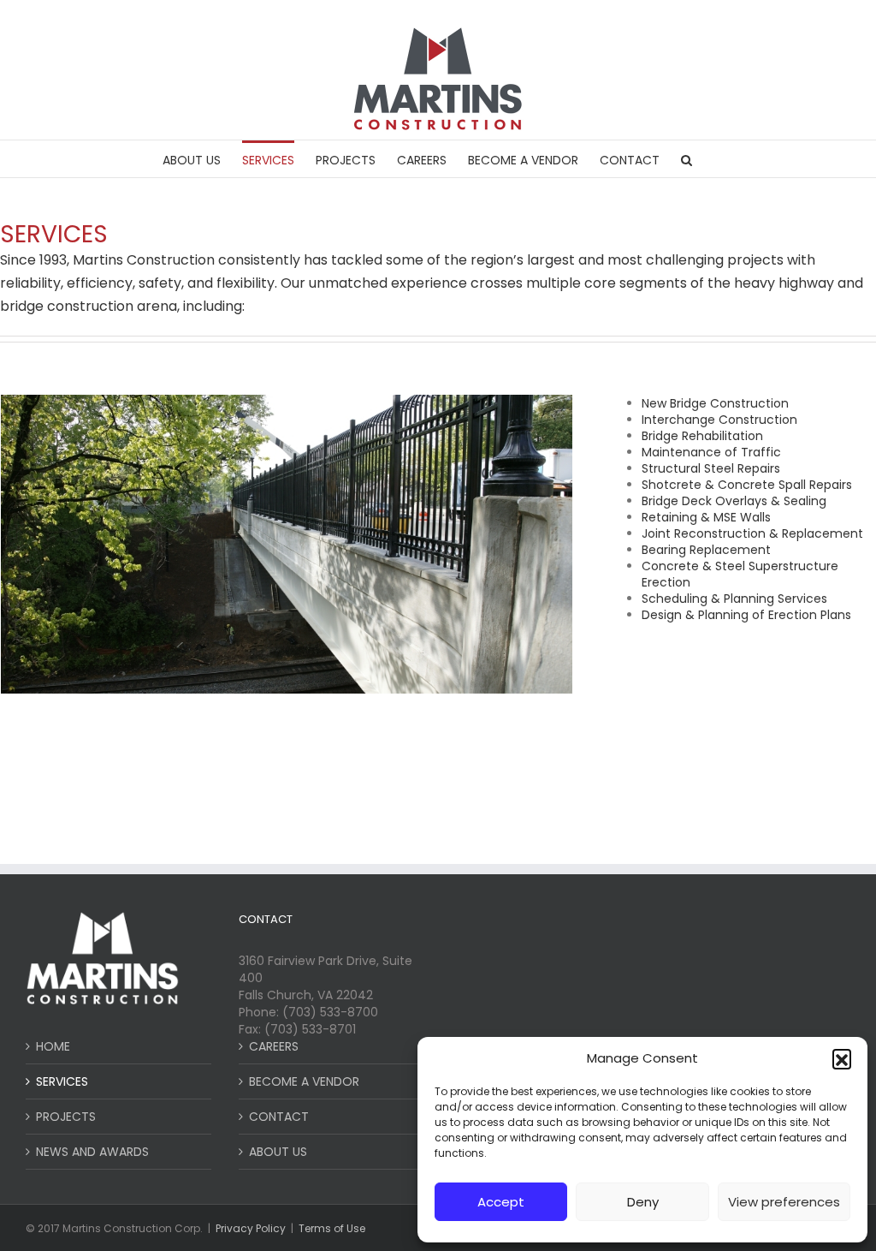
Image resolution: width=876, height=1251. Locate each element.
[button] (841, 1058)
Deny (643, 1202)
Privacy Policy (251, 1228)
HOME (53, 1046)
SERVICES (62, 1081)
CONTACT (279, 1116)
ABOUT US (278, 1151)
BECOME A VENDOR (304, 1081)
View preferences (784, 1202)
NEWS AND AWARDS (92, 1151)
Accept (500, 1202)
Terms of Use (332, 1228)
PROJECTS (66, 1116)
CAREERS (274, 1046)
